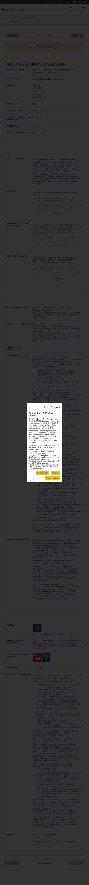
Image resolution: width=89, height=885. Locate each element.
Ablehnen (55, 473)
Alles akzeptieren (52, 478)
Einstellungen (42, 473)
